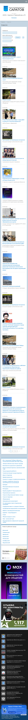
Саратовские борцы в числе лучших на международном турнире (13, 159)
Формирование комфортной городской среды (13, 521)
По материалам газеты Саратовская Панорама (12, 504)
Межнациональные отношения (11, 486)
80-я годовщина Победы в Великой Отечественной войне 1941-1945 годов (13, 461)
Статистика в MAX (7, 198)
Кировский (6, 536)
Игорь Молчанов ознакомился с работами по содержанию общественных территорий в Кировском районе (14, 367)
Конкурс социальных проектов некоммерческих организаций (11, 482)
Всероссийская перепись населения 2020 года (14, 468)
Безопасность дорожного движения (12, 465)
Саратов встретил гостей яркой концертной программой (11, 426)
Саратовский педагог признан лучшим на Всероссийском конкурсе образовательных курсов (14, 220)
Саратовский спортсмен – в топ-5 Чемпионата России (11, 58)
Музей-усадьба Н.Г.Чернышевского (12, 490)
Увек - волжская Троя (8, 518)
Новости (9, 22)
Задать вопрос (12, 712)
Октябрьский (6, 540)
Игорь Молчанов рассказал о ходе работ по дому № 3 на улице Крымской (13, 120)
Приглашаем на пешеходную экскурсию (13, 140)
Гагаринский (6, 532)
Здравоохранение (7, 477)
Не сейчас (19, 712)
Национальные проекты (9, 492)
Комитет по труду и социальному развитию (14, 479)
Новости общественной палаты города (13, 495)
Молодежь (5, 488)
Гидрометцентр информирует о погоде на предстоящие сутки (13, 179)
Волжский (5, 530)
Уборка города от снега (9, 516)
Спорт (4, 514)
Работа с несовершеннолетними (11, 510)
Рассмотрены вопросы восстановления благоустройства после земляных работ (13, 242)
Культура (5, 484)
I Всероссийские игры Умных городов (13, 463)
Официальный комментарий (10, 501)
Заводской (5, 534)
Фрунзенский (6, 542)
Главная (3, 22)
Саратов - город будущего (10, 512)
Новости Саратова (7, 497)
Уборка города (6, 99)
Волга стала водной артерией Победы (13, 345)
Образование (6, 499)
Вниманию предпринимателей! (11, 286)
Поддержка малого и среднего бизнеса (13, 506)
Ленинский (6, 538)
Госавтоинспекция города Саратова (12, 473)
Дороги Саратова (7, 475)
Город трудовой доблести (9, 471)
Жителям (14, 17)
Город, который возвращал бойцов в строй (12, 79)
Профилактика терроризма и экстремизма (14, 508)
